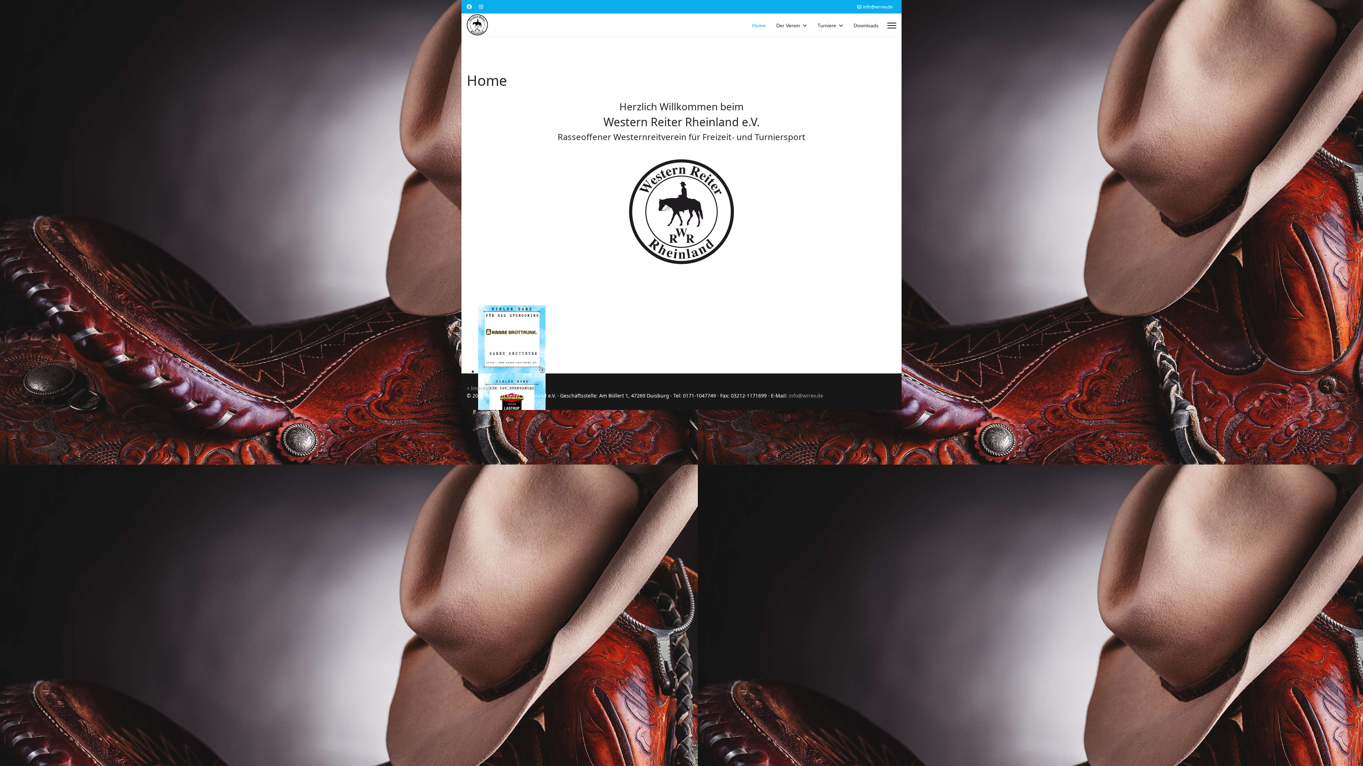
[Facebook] (469, 6)
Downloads (866, 25)
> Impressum (482, 388)
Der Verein (788, 25)
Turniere (826, 25)
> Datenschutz (520, 388)
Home (759, 25)
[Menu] (891, 25)
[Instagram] (481, 6)
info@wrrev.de (878, 7)
